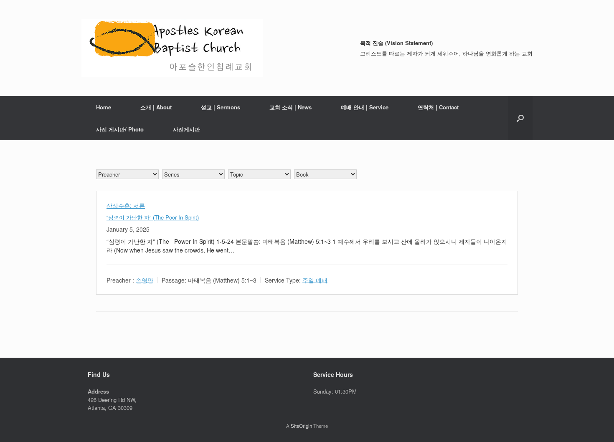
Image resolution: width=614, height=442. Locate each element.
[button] (520, 118)
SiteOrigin (301, 425)
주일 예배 (314, 279)
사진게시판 (186, 129)
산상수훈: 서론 (126, 205)
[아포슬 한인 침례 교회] (172, 48)
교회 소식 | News (290, 107)
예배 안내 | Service (364, 107)
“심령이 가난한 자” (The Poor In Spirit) (153, 217)
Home (103, 107)
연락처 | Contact (438, 107)
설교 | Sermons (220, 107)
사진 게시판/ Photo (120, 129)
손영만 (144, 279)
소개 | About (156, 107)
